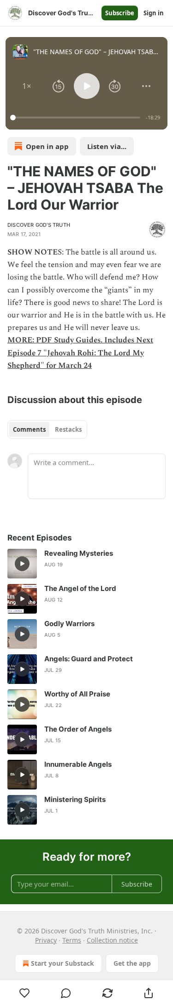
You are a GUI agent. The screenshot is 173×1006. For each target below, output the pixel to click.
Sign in (153, 13)
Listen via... (106, 146)
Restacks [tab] (68, 429)
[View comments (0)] (66, 993)
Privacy (46, 940)
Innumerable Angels (78, 764)
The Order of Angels (78, 729)
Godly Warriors (69, 623)
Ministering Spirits (75, 799)
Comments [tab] (29, 429)
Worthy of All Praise (77, 693)
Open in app (47, 146)
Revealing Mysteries (78, 553)
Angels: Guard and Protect (88, 658)
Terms (71, 940)
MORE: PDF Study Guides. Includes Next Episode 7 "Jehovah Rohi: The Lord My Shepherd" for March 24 (80, 352)
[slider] (76, 117)
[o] (22, 563)
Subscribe (119, 13)
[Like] (24, 993)
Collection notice (112, 940)
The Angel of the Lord (80, 588)
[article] (86, 563)
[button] (27, 86)
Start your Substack (62, 963)
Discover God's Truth (38, 225)
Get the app (132, 963)
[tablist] (47, 429)
